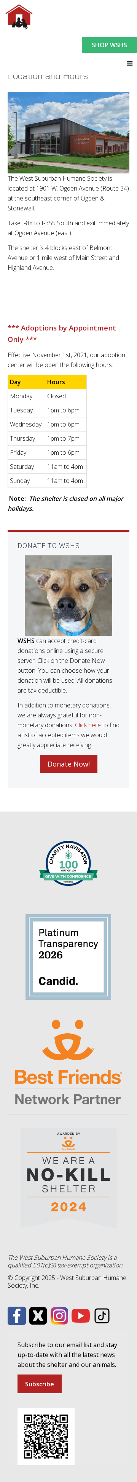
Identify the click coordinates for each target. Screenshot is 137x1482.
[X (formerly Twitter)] (38, 1315)
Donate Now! (69, 763)
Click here (88, 725)
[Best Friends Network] (68, 1061)
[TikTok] (102, 1315)
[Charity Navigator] (68, 863)
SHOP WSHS (109, 45)
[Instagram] (59, 1315)
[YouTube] (81, 1315)
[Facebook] (17, 1315)
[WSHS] (18, 16)
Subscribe (39, 1384)
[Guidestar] (68, 956)
